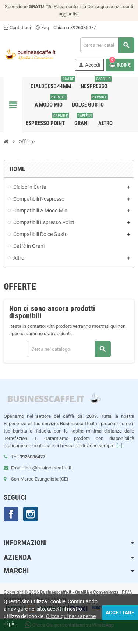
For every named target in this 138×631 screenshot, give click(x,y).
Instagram (30, 514)
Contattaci (19, 27)
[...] (119, 445)
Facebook (11, 514)
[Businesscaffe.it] (30, 53)
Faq (42, 27)
